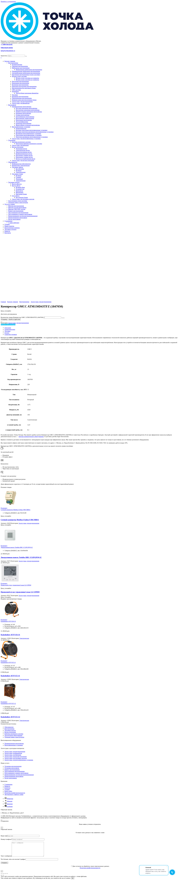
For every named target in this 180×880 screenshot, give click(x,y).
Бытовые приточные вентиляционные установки (31, 130)
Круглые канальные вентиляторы (26, 108)
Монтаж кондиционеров (16, 206)
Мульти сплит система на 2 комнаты (27, 78)
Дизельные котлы (21, 148)
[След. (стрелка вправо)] (3, 875)
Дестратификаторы (22, 122)
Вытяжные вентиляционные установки (28, 133)
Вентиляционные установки (21, 127)
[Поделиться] (5, 873)
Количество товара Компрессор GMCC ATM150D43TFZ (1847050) (22, 317)
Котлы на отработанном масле (25, 159)
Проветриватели (21, 128)
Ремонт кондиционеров (15, 211)
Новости (7, 231)
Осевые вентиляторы (22, 115)
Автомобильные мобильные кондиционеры (26, 73)
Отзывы (7, 224)
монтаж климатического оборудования (31, 436)
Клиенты (7, 788)
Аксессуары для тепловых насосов (23, 199)
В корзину (4, 319)
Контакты (7, 233)
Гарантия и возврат (10, 334)
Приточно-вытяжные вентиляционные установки (32, 137)
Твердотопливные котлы (24, 152)
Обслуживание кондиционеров (18, 212)
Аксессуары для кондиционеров (22, 101)
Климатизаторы (17, 64)
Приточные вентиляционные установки (29, 135)
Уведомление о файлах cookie (13, 794)
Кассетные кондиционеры (20, 81)
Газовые (18, 177)
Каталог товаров (9, 61)
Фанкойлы (15, 91)
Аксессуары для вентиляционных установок (26, 138)
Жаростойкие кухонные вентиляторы (28, 125)
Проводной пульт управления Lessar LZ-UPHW (16, 585)
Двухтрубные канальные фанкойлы (27, 93)
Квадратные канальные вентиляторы (27, 110)
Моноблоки (19, 192)
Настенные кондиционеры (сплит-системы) (26, 74)
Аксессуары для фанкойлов (21, 103)
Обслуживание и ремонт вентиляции (20, 214)
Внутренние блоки (22, 197)
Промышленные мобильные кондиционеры (26, 71)
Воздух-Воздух (17, 184)
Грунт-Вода (15, 196)
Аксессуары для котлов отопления (23, 160)
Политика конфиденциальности (14, 793)
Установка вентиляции (11, 768)
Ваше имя (4, 836)
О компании (8, 221)
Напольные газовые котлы (24, 157)
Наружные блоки (21, 194)
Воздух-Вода (16, 185)
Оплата (6, 333)
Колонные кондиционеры (20, 85)
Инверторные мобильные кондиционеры (29, 69)
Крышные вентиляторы (23, 113)
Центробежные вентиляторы (25, 116)
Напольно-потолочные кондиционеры (24, 86)
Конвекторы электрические (21, 165)
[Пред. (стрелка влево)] (1, 875)
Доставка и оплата (10, 229)
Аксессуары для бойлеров (20, 145)
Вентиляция (12, 105)
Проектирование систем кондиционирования (22, 216)
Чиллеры (15, 95)
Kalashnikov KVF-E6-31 (8, 621)
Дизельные (19, 179)
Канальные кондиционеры (20, 83)
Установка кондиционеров (12, 766)
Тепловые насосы (14, 182)
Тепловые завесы (17, 167)
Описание (7, 328)
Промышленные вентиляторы (21, 106)
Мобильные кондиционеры (21, 68)
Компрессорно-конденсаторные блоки (24, 100)
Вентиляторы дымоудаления (25, 118)
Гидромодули (20, 189)
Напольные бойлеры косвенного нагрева (29, 143)
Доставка (7, 331)
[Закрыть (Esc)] (7, 873)
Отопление (11, 140)
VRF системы (16, 90)
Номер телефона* (6, 839)
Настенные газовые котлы (24, 155)
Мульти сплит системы (19, 76)
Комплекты (19, 191)
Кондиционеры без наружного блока (24, 88)
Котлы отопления (17, 147)
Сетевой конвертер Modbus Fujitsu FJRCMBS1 (15, 510)
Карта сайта (8, 791)
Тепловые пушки (17, 174)
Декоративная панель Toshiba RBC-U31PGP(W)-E (17, 547)
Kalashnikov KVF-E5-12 (8, 703)
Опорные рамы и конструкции (18, 202)
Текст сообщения (6, 856)
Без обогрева (20, 169)
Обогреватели (12, 162)
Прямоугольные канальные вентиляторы (29, 111)
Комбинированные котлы (24, 154)
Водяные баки (20, 187)
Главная (3, 302)
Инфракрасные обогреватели (21, 164)
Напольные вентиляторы (24, 120)
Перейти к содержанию (8, 1)
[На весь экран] (3, 873)
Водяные (18, 170)
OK (73, 878)
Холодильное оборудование (13, 735)
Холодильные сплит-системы (17, 201)
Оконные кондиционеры (20, 66)
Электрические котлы (23, 150)
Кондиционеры (13, 63)
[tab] (91, 328)
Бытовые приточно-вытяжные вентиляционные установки (35, 132)
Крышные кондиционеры (20, 96)
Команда (7, 786)
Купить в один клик (14, 319)
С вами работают (13, 222)
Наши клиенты (9, 226)
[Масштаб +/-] (1, 873)
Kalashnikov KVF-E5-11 (8, 662)
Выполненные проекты (12, 228)
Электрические (21, 172)
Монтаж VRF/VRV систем (16, 209)
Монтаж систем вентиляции (17, 207)
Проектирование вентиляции (17, 217)
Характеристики (9, 329)
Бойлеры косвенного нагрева (21, 142)
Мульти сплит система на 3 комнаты (27, 79)
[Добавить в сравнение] (1, 321)
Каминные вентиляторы (23, 123)
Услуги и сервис (9, 204)
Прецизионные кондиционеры (22, 98)
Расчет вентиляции (14, 219)
